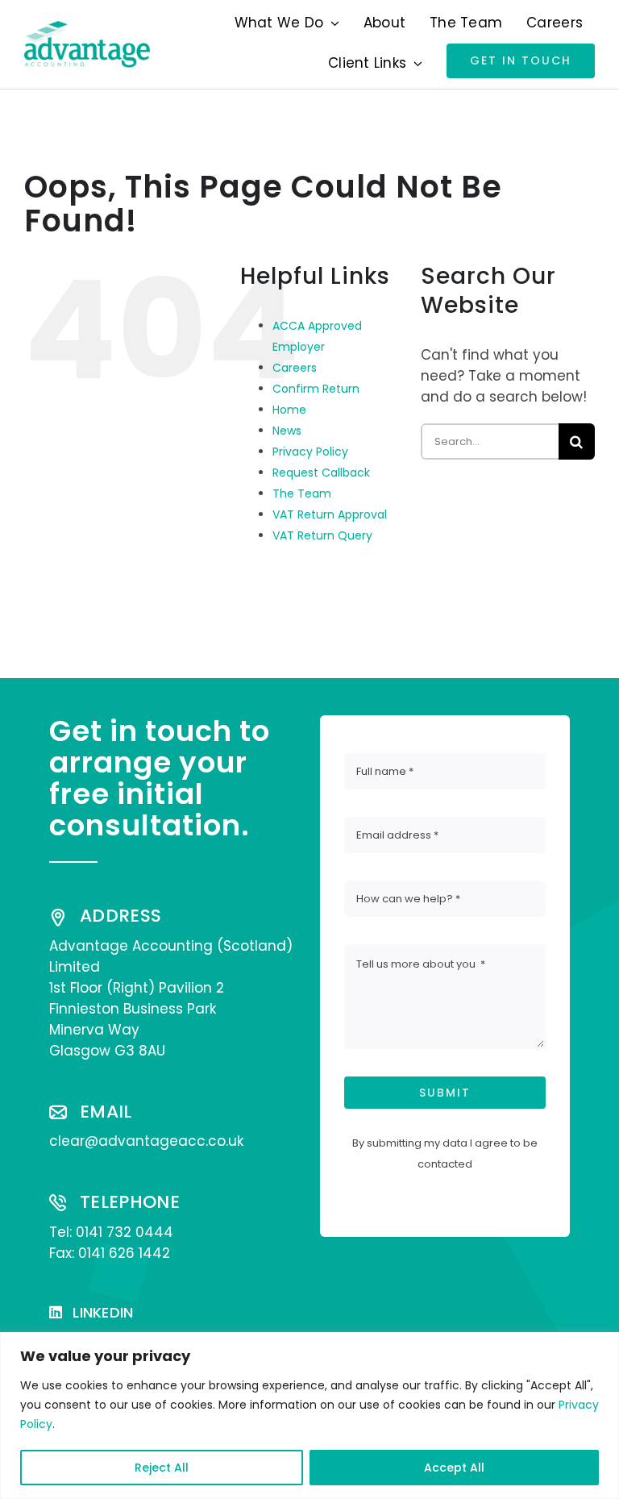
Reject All (162, 1467)
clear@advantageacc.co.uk (146, 1141)
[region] (309, 1415)
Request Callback (321, 472)
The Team (301, 493)
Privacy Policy (310, 451)
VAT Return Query (322, 535)
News (286, 431)
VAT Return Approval (329, 514)
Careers (294, 368)
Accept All (454, 1467)
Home (289, 410)
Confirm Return (315, 389)
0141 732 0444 (124, 1232)
